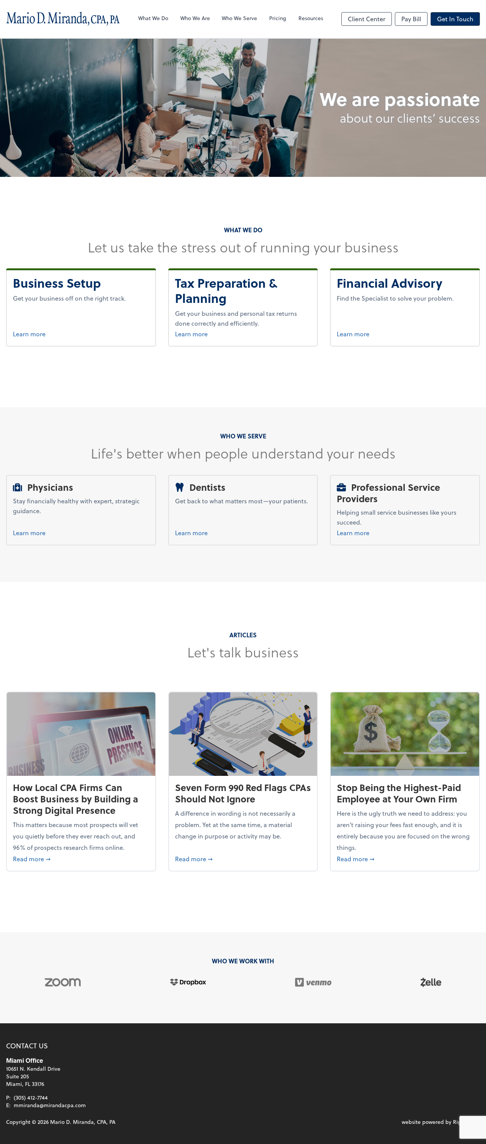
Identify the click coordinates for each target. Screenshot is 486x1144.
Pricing (277, 18)
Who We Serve (239, 18)
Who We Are (195, 18)
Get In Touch (455, 18)
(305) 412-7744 (31, 1097)
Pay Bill (411, 18)
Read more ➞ (81, 858)
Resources (310, 18)
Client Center (366, 18)
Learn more (60, 333)
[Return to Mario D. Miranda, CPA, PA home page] (63, 19)
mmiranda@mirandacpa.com (50, 1105)
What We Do (153, 18)
